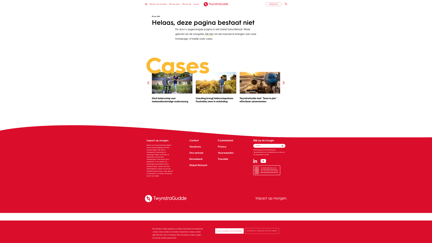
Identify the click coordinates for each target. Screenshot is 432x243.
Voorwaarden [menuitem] (226, 152)
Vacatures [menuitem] (195, 146)
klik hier (209, 34)
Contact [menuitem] (194, 140)
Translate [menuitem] (223, 159)
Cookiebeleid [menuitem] (225, 140)
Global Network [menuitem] (198, 165)
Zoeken (285, 4)
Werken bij (273, 4)
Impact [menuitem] (196, 4)
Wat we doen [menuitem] (174, 4)
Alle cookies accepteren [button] (229, 231)
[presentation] (148, 83)
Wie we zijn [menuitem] (186, 4)
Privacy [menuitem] (222, 146)
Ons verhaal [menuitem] (196, 152)
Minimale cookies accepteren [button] (262, 231)
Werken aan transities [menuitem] (158, 4)
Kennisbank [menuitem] (196, 159)
